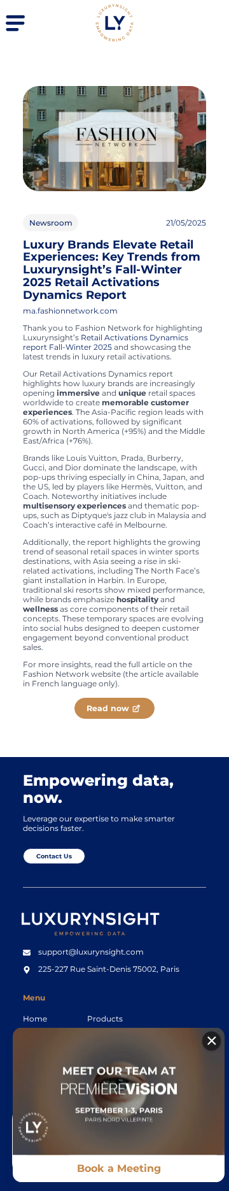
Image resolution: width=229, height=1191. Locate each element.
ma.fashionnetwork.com (70, 310)
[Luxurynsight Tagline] (95, 938)
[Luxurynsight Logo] (114, 39)
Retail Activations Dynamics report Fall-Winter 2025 (105, 342)
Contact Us (54, 856)
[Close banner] (211, 1041)
